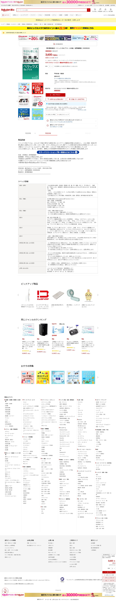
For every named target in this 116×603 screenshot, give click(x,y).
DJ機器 (43, 447)
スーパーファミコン (64, 456)
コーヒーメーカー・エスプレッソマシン (12, 465)
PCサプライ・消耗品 (28, 451)
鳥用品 (79, 483)
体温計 (24, 503)
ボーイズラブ (44, 487)
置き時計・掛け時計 (100, 502)
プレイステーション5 (64, 432)
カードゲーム (81, 436)
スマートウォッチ (100, 459)
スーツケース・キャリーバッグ (103, 465)
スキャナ (25, 449)
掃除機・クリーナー (9, 415)
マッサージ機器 (26, 489)
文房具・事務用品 (100, 432)
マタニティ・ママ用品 (83, 455)
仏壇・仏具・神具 (100, 528)
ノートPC (25, 441)
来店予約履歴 (51, 557)
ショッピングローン (9, 547)
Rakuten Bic (7, 10)
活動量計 (25, 495)
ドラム (42, 439)
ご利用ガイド (81, 5)
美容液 (61, 487)
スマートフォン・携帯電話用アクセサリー (49, 407)
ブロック (80, 444)
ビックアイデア (24, 15)
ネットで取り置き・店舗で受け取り (13, 554)
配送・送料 (72, 543)
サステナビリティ (65, 599)
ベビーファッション (82, 453)
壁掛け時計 (98, 455)
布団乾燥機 (7, 411)
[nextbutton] (97, 295)
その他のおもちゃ (82, 446)
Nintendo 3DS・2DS (64, 436)
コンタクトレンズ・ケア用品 (66, 470)
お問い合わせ (73, 566)
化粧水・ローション (64, 483)
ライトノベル (44, 497)
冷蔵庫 (60, 15)
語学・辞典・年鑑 (45, 489)
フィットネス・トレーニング (102, 418)
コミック (43, 460)
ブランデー (80, 414)
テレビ (71, 15)
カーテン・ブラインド (101, 498)
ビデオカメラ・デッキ (28, 415)
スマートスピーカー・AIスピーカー (30, 431)
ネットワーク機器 (27, 453)
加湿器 (6, 447)
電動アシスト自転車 (100, 404)
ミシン (6, 420)
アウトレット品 (99, 520)
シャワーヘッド (26, 486)
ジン (79, 406)
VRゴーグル (44, 425)
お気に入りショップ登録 (75, 552)
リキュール (80, 410)
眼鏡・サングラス (100, 426)
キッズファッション (82, 451)
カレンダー (44, 475)
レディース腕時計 (100, 453)
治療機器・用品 (63, 464)
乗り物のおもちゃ (82, 425)
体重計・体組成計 (27, 499)
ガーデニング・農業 (82, 511)
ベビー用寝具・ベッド (83, 459)
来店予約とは (80, 109)
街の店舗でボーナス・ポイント (34, 545)
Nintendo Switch (63, 430)
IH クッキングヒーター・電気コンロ (13, 483)
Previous (16, 38)
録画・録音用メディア (28, 408)
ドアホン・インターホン (83, 503)
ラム (79, 408)
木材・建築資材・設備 (83, 509)
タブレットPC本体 (45, 404)
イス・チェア (99, 491)
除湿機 (6, 449)
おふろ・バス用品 (82, 457)
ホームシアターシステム (28, 418)
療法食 (79, 495)
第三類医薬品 (58, 24)
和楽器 (42, 451)
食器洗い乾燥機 (8, 488)
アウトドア (98, 422)
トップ (2, 24)
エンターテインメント (46, 465)
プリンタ (25, 447)
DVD (42, 513)
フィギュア (80, 430)
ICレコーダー (26, 420)
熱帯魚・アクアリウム (83, 479)
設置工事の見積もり (9, 552)
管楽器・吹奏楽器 (45, 437)
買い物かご (50, 543)
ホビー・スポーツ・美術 (47, 469)
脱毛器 (24, 478)
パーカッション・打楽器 (47, 445)
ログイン (106, 15)
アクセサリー (44, 443)
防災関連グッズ (81, 507)
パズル (79, 434)
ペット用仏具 (81, 491)
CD (42, 511)
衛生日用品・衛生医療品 (65, 466)
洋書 (42, 495)
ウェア (97, 416)
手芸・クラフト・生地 (101, 440)
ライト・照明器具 (9, 426)
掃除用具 (98, 436)
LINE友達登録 (73, 559)
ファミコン (62, 454)
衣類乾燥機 (7, 409)
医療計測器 (62, 474)
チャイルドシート (82, 466)
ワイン (79, 404)
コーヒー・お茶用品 (64, 420)
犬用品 (79, 475)
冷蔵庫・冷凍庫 (8, 403)
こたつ (6, 437)
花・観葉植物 (81, 517)
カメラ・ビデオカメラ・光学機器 (31, 406)
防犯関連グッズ (99, 522)
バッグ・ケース (99, 412)
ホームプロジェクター (28, 413)
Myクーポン (51, 552)
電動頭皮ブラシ (26, 484)
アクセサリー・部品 (27, 426)
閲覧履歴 (50, 547)
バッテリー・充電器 (46, 413)
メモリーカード (26, 424)
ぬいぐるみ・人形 (82, 421)
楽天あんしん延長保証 (10, 545)
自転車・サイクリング (101, 402)
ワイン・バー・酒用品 (65, 422)
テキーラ (80, 416)
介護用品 (62, 472)
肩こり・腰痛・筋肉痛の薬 (46, 24)
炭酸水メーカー (8, 485)
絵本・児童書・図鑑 (46, 462)
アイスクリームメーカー (10, 496)
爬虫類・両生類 (81, 487)
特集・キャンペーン (31, 543)
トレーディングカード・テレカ (85, 440)
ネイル (61, 489)
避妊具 (61, 468)
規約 (85, 109)
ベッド (97, 480)
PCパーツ (25, 461)
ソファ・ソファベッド (101, 482)
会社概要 (107, 5)
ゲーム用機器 (26, 459)
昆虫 (79, 489)
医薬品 (36, 24)
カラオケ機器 (44, 453)
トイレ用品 (98, 444)
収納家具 (98, 496)
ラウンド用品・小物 (100, 414)
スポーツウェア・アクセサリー (103, 424)
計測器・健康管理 (64, 505)
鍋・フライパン (63, 402)
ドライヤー (33, 15)
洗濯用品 (98, 438)
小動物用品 (80, 481)
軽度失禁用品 (63, 476)
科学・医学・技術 (45, 491)
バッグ (97, 467)
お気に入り (50, 545)
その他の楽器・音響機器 (47, 455)
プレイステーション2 (64, 446)
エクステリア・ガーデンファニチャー (85, 514)
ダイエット (62, 503)
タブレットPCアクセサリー (47, 409)
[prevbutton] (18, 295)
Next (99, 38)
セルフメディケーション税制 (11, 583)
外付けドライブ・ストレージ (30, 455)
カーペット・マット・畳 (101, 500)
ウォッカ (80, 412)
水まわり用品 (63, 424)
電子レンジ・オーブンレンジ (11, 456)
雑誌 (42, 479)
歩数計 (24, 497)
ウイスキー (80, 402)
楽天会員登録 (112, 15)
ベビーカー (80, 464)
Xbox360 (62, 440)
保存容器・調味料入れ (65, 408)
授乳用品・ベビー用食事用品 (84, 461)
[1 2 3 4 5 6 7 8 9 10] (50, 66)
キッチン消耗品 (63, 410)
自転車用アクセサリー (101, 406)
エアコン (54, 15)
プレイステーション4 (64, 434)
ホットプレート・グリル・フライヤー (12, 469)
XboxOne (62, 438)
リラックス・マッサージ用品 (66, 513)
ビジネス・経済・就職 (46, 473)
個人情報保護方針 (95, 547)
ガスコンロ (7, 472)
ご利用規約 (93, 550)
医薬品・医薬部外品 (27, 24)
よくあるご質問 (88, 5)
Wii (60, 450)
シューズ (98, 410)
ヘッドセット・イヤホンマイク (48, 415)
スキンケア (62, 481)
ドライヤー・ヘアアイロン (29, 469)
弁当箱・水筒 (63, 414)
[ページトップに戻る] (113, 393)
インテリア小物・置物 (101, 515)
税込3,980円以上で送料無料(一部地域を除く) (22, 5)
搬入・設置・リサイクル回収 (11, 550)
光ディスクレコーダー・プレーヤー (31, 411)
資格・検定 (44, 499)
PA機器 (43, 433)
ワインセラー (8, 478)
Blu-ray (43, 509)
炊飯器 (6, 458)
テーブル (98, 486)
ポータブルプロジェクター (29, 433)
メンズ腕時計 (99, 451)
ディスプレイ (26, 445)
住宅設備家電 (8, 424)
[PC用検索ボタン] (88, 10)
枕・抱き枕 (98, 478)
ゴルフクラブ (99, 408)
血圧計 (24, 501)
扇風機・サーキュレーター (11, 445)
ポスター (43, 503)
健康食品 (62, 507)
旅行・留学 (44, 467)
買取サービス (8, 557)
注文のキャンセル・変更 (75, 550)
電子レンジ (78, 15)
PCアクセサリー (27, 443)
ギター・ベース (45, 441)
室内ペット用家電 (82, 493)
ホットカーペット (9, 435)
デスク (97, 489)
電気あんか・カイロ (9, 441)
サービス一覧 (48, 599)
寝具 (97, 474)
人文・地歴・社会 (45, 481)
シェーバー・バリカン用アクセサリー (31, 476)
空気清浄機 (47, 15)
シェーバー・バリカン (28, 473)
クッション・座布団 (100, 484)
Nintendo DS (63, 452)
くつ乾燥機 (7, 413)
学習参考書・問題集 (46, 483)
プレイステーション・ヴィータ (67, 442)
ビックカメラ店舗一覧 (99, 5)
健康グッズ (62, 509)
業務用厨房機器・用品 (65, 418)
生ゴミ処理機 (8, 494)
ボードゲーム (81, 438)
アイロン (7, 418)
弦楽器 (42, 449)
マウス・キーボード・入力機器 (30, 457)
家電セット (15, 15)
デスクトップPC (27, 439)
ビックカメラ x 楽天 (6, 5)
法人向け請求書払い (53, 559)
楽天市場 (113, 5)
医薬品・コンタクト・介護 (13, 24)
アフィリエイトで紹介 (75, 561)
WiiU (61, 448)
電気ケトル (7, 476)
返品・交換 (72, 547)
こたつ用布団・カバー (101, 510)
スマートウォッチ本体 (46, 418)
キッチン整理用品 (64, 412)
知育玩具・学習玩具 (82, 423)
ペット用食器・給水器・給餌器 (85, 485)
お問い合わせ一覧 (56, 599)
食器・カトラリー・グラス (66, 406)
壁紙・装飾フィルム (100, 504)
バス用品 (98, 442)
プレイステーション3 (64, 444)
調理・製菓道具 (63, 404)
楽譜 (42, 471)
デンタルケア (26, 482)
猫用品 (79, 473)
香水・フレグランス (64, 495)
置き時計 (98, 457)
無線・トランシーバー (28, 428)
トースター (7, 462)
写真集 (42, 501)
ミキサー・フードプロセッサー (12, 480)
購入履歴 (50, 550)
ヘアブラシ (25, 471)
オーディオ (25, 404)
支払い (71, 545)
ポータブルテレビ (27, 422)
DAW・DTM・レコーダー (47, 435)
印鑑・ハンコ (99, 434)
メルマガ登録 (73, 557)
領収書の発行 (73, 554)
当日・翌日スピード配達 (10, 543)
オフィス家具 (99, 513)
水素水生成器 (8, 492)
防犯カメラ (80, 505)
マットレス (98, 476)
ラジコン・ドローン (82, 432)
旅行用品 (98, 469)
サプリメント (63, 501)
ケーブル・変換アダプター (47, 411)
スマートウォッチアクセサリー (48, 420)
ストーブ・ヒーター (9, 433)
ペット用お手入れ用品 (83, 477)
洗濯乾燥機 (7, 407)
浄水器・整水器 (8, 490)
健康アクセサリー (64, 511)
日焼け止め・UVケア (64, 493)
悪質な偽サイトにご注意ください (26, 583)
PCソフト (25, 463)
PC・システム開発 (45, 493)
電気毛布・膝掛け (9, 439)
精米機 (6, 460)
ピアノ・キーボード (46, 431)
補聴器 (24, 491)
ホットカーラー (26, 480)
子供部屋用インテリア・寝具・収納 (103, 493)
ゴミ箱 (97, 508)
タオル (97, 446)
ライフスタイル (45, 477)
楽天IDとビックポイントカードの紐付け (57, 561)
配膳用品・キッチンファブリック (67, 416)
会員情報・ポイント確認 (54, 554)
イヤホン (40, 15)
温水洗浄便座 (26, 493)
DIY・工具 (80, 501)
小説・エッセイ (45, 485)
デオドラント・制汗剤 (65, 491)
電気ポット (7, 474)
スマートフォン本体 (46, 402)
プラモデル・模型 (82, 428)
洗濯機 (66, 15)
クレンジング (63, 485)
